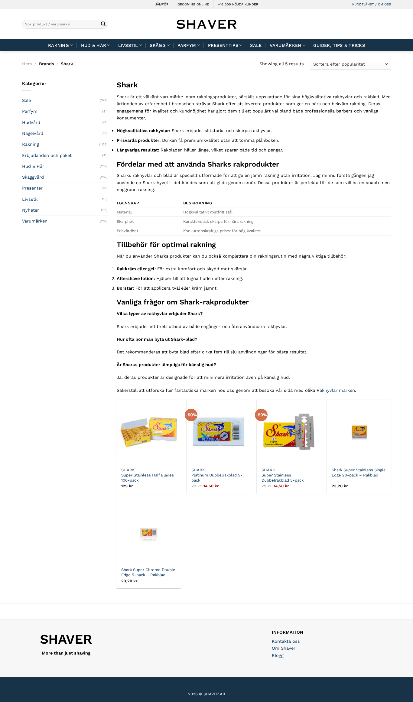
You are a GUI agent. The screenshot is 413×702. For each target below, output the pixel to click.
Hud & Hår (93, 45)
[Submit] (103, 24)
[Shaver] (206, 24)
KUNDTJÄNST (363, 4)
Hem (27, 64)
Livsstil (128, 45)
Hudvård (31, 122)
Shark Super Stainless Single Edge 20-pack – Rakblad (359, 472)
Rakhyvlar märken (336, 390)
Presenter (32, 188)
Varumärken (285, 45)
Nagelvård (32, 133)
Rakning (58, 45)
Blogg (278, 655)
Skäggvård (33, 177)
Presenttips (223, 45)
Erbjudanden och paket (47, 155)
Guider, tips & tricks (339, 45)
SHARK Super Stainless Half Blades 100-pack (147, 475)
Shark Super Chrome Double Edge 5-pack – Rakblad (148, 572)
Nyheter (30, 210)
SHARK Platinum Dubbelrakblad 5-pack (216, 475)
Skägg (157, 45)
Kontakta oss (286, 641)
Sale (256, 45)
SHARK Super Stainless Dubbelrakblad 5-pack (283, 475)
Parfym (29, 111)
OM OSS (384, 4)
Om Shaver (283, 648)
